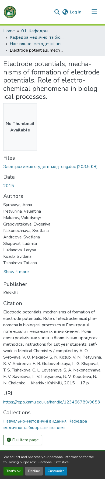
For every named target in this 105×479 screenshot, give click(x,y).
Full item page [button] (25, 440)
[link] (52, 166)
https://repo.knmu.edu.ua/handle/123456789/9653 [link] (51, 402)
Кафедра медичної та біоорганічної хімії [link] (37, 37)
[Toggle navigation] (94, 12)
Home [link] (9, 31)
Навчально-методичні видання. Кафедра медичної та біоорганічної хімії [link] (37, 44)
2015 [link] (8, 186)
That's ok (13, 471)
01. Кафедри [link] (34, 31)
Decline (34, 471)
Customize (56, 471)
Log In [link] (75, 12)
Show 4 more (16, 272)
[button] (10, 12)
